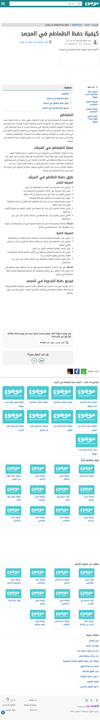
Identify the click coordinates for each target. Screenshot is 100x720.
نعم (41, 360)
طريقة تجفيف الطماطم (92, 103)
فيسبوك (77, 371)
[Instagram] (87, 700)
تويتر (70, 371)
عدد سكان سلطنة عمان (89, 656)
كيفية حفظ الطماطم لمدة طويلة (91, 94)
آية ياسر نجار (70, 40)
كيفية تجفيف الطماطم (92, 110)
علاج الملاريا (94, 641)
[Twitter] (92, 700)
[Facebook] (97, 700)
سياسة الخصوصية (30, 705)
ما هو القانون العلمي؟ (89, 687)
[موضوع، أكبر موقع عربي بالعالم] (92, 3)
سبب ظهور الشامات (90, 671)
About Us (33, 710)
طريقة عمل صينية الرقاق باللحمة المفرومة (81, 661)
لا (34, 360)
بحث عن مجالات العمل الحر (88, 651)
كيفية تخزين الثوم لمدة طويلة (92, 119)
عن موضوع (33, 700)
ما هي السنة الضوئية (89, 676)
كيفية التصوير (93, 681)
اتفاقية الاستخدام (8, 705)
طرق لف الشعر (92, 646)
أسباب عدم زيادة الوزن (89, 666)
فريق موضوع (10, 710)
